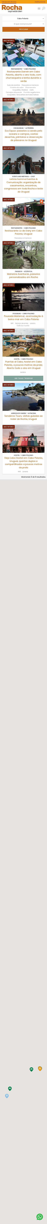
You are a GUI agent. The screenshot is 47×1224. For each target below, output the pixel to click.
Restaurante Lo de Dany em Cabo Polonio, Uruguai (23, 232)
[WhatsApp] (39, 1217)
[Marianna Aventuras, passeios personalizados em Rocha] (23, 255)
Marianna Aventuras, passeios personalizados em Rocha (23, 276)
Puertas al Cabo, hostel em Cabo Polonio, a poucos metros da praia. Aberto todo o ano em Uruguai (23, 365)
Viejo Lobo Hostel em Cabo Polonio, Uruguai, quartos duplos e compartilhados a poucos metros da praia (23, 462)
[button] (43, 8)
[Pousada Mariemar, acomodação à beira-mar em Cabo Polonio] (23, 297)
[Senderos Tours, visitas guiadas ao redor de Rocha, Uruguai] (23, 396)
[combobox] (23, 18)
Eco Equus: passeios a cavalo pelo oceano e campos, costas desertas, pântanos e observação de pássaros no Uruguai (23, 135)
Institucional (40, 2)
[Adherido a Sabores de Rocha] (41, 201)
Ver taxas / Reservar (23, 378)
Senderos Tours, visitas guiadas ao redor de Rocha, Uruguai (23, 417)
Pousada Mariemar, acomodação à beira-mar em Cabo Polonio (23, 318)
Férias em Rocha (9, 2)
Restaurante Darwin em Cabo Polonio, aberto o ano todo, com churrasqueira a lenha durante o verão (23, 76)
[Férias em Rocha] (11, 9)
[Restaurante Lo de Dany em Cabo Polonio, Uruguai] (23, 211)
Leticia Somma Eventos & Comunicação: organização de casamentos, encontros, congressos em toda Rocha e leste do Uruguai (23, 185)
